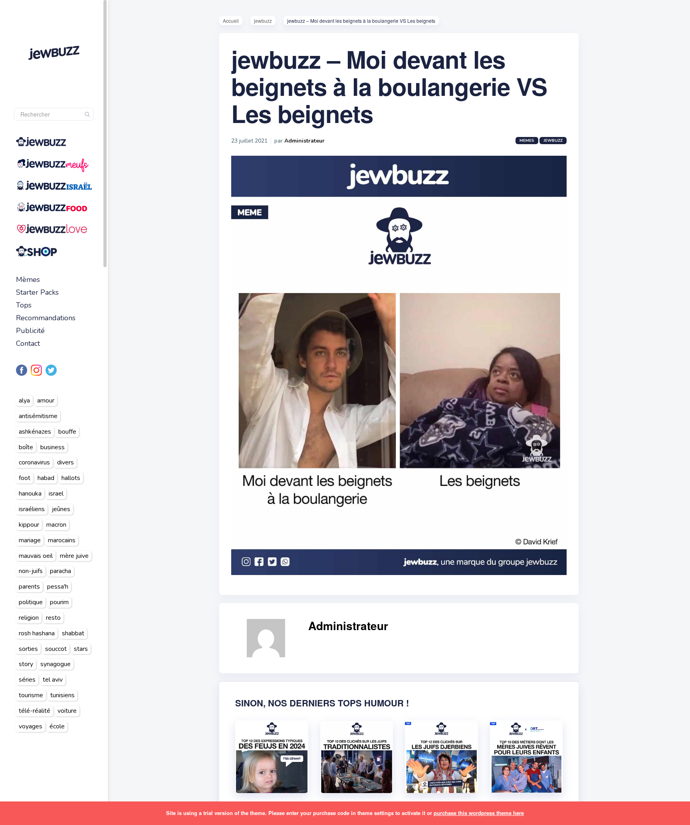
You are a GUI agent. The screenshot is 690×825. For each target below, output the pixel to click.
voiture (67, 710)
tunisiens (62, 695)
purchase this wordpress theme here (479, 813)
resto (53, 617)
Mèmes (28, 279)
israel (56, 493)
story (26, 664)
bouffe (67, 431)
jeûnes (61, 509)
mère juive (74, 555)
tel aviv (53, 679)
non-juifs (31, 571)
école (57, 726)
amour (45, 400)
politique (31, 602)
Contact (28, 343)
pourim (59, 602)
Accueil (231, 20)
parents (29, 586)
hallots (70, 478)
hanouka (30, 493)
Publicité (30, 330)
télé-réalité (34, 710)
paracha (60, 571)
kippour (29, 524)
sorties (28, 649)
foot (24, 478)
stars (81, 649)
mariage (30, 540)
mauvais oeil (36, 555)
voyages (30, 726)
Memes (526, 140)
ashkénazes (35, 431)
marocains (61, 540)
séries (27, 679)
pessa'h (57, 586)
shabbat (73, 633)
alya (24, 400)
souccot (56, 649)
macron (56, 524)
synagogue (55, 664)
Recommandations (45, 318)
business (52, 447)
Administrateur (304, 141)
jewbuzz (263, 20)
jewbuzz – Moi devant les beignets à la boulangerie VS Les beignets (389, 86)
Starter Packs (37, 292)
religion (29, 617)
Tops (24, 305)
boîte (26, 447)
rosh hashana (37, 633)
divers (65, 462)
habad (46, 478)
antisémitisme (38, 416)
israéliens (32, 509)
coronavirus (34, 462)
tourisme (31, 695)
